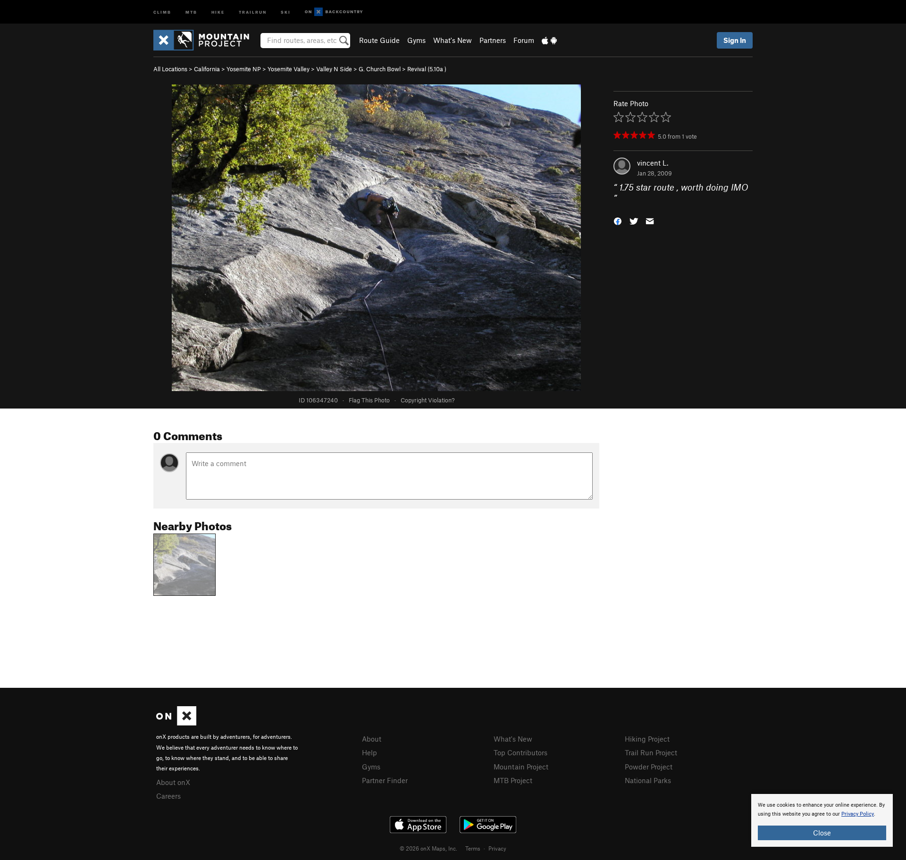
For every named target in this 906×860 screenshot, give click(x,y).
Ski (286, 11)
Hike (218, 11)
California (207, 69)
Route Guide (379, 40)
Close (822, 832)
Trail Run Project (651, 752)
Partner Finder (385, 780)
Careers (168, 796)
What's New (452, 40)
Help (369, 752)
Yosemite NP (243, 69)
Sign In (734, 40)
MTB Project (513, 780)
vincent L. (652, 163)
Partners (492, 40)
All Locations (170, 69)
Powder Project (648, 766)
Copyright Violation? (427, 400)
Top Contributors (520, 752)
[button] (617, 220)
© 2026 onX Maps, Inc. (428, 848)
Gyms (416, 40)
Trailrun (253, 11)
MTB (191, 11)
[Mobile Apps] (549, 40)
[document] (822, 820)
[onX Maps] (176, 722)
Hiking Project (647, 739)
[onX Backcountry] (334, 12)
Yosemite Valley (289, 69)
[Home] (206, 40)
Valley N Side (334, 69)
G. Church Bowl (380, 69)
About (371, 739)
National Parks (648, 780)
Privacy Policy (857, 814)
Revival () (426, 69)
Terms (472, 848)
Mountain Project (521, 766)
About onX (173, 782)
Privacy (497, 848)
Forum (523, 40)
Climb (162, 11)
